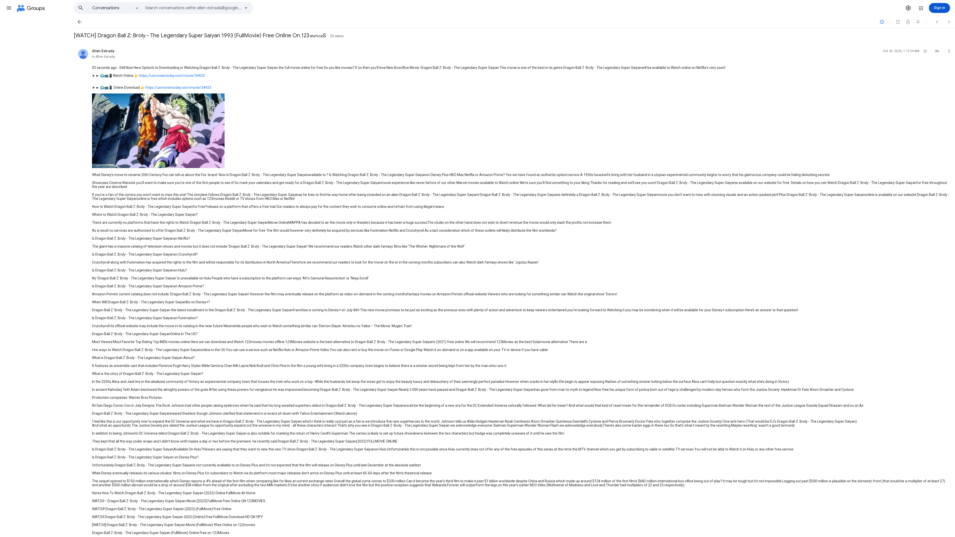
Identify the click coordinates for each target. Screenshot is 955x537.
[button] (9, 8)
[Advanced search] (246, 8)
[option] (115, 8)
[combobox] (193, 8)
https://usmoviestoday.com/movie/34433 (172, 76)
